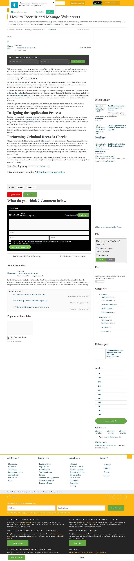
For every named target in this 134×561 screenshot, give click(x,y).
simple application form (33, 119)
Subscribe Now (116, 508)
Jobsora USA (73, 552)
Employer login (45, 464)
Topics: (11, 187)
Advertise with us (76, 467)
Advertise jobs (44, 469)
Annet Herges (100, 137)
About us (73, 464)
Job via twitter (13, 475)
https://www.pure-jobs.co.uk (26, 47)
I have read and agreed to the (26, 243)
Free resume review (15, 472)
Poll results (12, 478)
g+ (121, 437)
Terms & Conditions (35, 243)
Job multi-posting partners (49, 478)
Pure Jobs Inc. (91, 552)
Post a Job (77, 543)
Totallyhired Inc (101, 552)
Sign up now (44, 467)
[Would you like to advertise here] (101, 442)
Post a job (92, 522)
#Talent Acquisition (107, 312)
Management (31, 187)
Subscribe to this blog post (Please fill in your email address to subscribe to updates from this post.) (41, 241)
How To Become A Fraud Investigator (73, 256)
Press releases (75, 478)
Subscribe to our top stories (50, 172)
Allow (50, 12)
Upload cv (12, 467)
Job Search (12, 469)
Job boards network (46, 480)
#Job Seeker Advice (108, 323)
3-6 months (103, 255)
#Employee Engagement (109, 304)
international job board (27, 522)
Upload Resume (18, 543)
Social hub (74, 480)
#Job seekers (103, 317)
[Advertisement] (56, 557)
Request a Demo (45, 483)
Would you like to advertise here (105, 445)
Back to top (15, 497)
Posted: (79, 29)
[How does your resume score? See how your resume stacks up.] (104, 156)
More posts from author (37, 276)
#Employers (103, 294)
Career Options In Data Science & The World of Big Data (117, 128)
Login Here (83, 215)
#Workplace (105, 331)
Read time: (10, 30)
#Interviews (105, 327)
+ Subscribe (77, 61)
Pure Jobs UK (82, 552)
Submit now (111, 161)
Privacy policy (75, 475)
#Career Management (14, 341)
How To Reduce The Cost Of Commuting (27, 256)
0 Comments (52, 30)
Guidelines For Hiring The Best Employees (116, 145)
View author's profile (20, 50)
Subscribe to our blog (77, 3)
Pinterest (113, 437)
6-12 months (103, 251)
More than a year (105, 248)
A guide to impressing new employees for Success (116, 108)
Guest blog (74, 483)
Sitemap (73, 486)
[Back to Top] (129, 456)
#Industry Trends (107, 308)
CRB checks (45, 141)
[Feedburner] (99, 281)
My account (12, 464)
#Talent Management (108, 300)
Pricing (42, 475)
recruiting (20, 187)
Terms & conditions (77, 472)
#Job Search (85, 29)
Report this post (14, 195)
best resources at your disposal (20, 95)
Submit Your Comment (20, 247)
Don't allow (40, 12)
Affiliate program (76, 469)
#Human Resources (107, 297)
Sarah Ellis (18, 45)
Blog (10, 480)
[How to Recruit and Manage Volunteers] (49, 42)
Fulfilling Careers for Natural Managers (115, 351)
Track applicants (45, 472)
